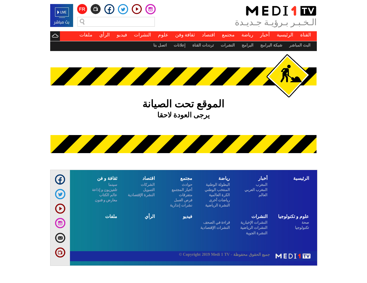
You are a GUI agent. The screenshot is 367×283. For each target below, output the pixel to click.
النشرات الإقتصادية (215, 227)
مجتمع (228, 35)
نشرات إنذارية (181, 205)
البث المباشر (300, 45)
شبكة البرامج (271, 45)
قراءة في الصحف (216, 222)
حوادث (187, 184)
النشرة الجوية (257, 233)
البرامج (247, 45)
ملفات (85, 35)
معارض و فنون (106, 200)
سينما (112, 184)
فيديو (122, 35)
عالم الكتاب (108, 195)
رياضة (247, 35)
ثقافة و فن (107, 178)
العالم (263, 195)
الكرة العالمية (219, 195)
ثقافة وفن (185, 35)
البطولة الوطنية (218, 184)
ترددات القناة (203, 45)
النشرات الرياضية (254, 227)
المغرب (262, 184)
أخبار (265, 35)
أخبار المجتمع (182, 190)
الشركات (148, 184)
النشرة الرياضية (217, 205)
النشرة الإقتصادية (141, 195)
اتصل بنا (160, 45)
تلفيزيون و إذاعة (104, 190)
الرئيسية (285, 35)
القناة (305, 35)
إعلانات (180, 45)
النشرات (142, 35)
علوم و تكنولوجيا (293, 216)
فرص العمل (183, 200)
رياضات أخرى (219, 200)
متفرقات (185, 195)
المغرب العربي (256, 190)
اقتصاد (208, 35)
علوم (163, 35)
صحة (305, 222)
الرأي (104, 35)
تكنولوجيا (302, 227)
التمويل (149, 190)
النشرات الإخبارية (254, 222)
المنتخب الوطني (217, 190)
